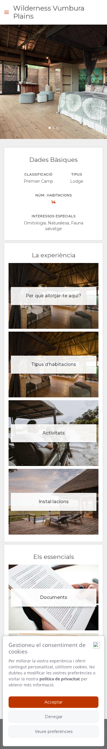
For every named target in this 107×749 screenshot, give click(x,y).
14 (53, 202)
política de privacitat (59, 679)
